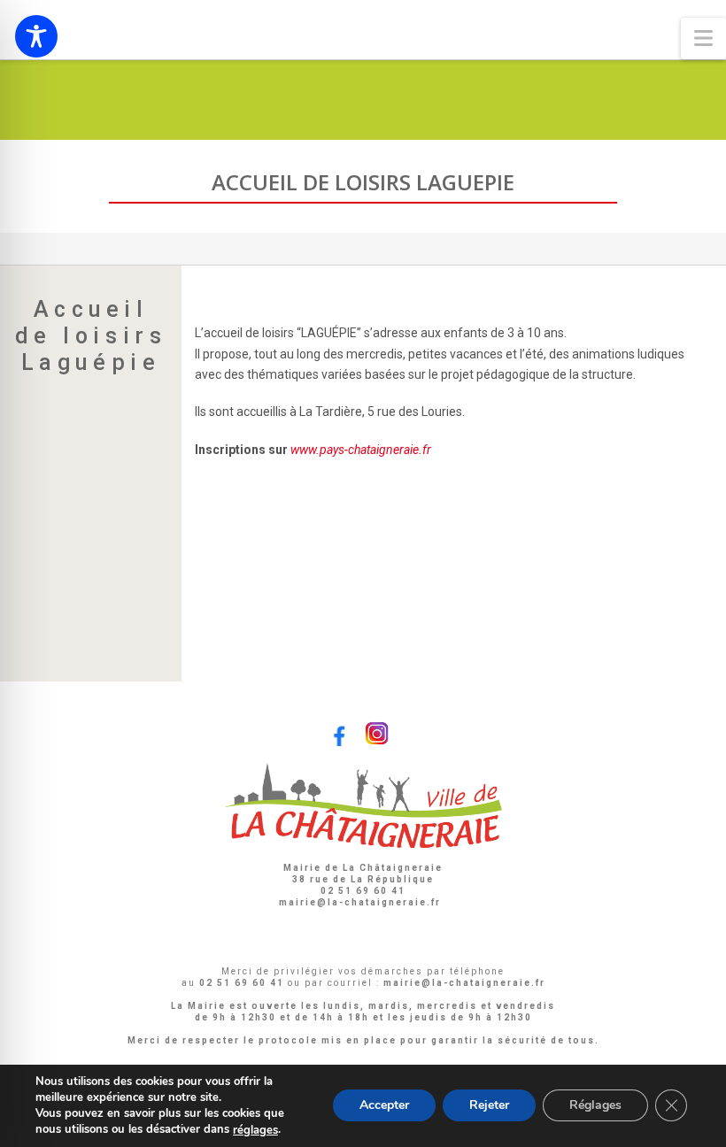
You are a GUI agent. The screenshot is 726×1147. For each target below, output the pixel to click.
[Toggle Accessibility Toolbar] (36, 36)
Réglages (595, 1105)
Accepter (384, 1105)
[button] (703, 38)
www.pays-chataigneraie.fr (360, 450)
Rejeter (489, 1105)
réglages (255, 1130)
